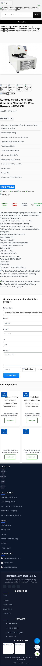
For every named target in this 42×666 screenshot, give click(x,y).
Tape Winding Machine (17, 27)
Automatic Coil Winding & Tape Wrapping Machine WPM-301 (32, 451)
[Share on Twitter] (13, 192)
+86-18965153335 (10, 567)
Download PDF (38, 204)
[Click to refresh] (29, 370)
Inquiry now (7, 187)
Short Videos (7, 609)
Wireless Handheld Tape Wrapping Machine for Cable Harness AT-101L (10, 415)
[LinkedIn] (14, 586)
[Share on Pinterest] (30, 192)
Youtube (3, 476)
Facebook (3, 471)
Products (6, 600)
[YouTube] (4, 586)
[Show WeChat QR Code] (37, 653)
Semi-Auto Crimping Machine (11, 515)
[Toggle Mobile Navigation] (39, 4)
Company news (6, 525)
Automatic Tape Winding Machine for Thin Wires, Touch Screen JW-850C (32, 415)
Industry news (5, 530)
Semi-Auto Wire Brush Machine (11, 506)
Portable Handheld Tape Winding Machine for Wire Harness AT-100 (10, 451)
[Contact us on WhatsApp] (37, 647)
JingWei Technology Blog (9, 539)
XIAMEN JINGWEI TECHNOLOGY (21, 576)
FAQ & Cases (24, 204)
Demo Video (14, 204)
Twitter (3, 482)
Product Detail (4, 204)
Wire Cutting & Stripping (9, 511)
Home (2, 27)
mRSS (21, 663)
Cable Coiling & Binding (9, 497)
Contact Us (7, 614)
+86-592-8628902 (12, 623)
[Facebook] (9, 586)
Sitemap (3, 487)
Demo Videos (7, 605)
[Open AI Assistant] (37, 641)
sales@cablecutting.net (12, 558)
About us (4, 534)
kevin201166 (8, 562)
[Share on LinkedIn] (21, 192)
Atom (9, 548)
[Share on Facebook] (4, 192)
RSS (3, 548)
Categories (21, 22)
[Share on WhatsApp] (5, 195)
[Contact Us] (18, 586)
